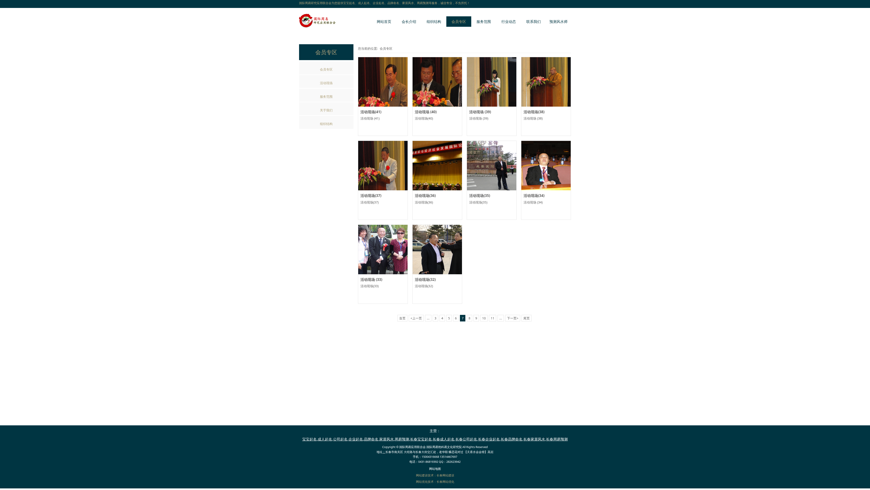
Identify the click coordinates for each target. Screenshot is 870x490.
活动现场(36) (425, 195)
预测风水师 (558, 21)
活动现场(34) (534, 195)
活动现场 (326, 83)
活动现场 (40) (426, 111)
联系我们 (533, 21)
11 (492, 318)
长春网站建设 (445, 475)
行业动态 (508, 21)
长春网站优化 (445, 482)
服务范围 (483, 21)
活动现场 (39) (480, 111)
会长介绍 (409, 21)
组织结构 (434, 21)
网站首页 (384, 21)
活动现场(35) (479, 195)
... (428, 318)
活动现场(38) (534, 111)
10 (484, 318)
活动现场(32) (425, 279)
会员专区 (459, 21)
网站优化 (422, 482)
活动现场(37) (370, 195)
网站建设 (422, 475)
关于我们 (326, 110)
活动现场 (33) (371, 279)
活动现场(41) (370, 111)
